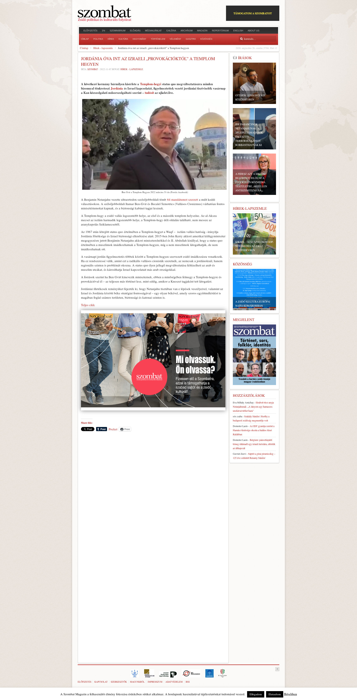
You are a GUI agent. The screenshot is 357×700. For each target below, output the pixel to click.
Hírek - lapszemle (103, 48)
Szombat (92, 69)
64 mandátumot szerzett (182, 199)
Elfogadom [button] (256, 694)
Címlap (84, 48)
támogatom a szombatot (252, 13)
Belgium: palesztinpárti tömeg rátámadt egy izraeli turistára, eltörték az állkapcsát (254, 444)
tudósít (149, 92)
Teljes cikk (88, 305)
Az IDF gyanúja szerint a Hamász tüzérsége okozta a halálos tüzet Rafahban (253, 430)
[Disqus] (153, 492)
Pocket (113, 429)
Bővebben (290, 694)
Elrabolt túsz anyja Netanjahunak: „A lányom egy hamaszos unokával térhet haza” (253, 406)
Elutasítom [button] (275, 694)
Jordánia (117, 88)
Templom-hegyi (151, 84)
